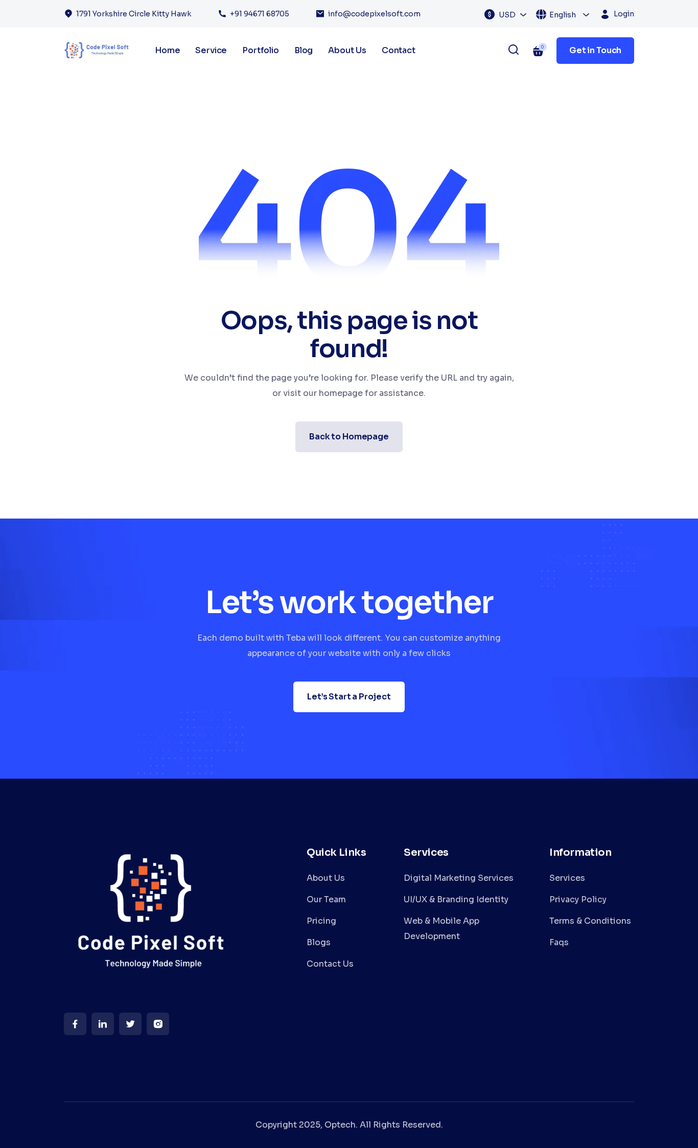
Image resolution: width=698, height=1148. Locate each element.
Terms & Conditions (590, 921)
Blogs (319, 942)
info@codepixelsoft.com (374, 13)
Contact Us (330, 963)
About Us (347, 50)
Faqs (559, 942)
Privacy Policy (578, 899)
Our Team (326, 899)
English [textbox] (562, 14)
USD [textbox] (507, 14)
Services (567, 878)
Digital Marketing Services (459, 878)
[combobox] (513, 14)
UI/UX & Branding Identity (456, 899)
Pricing (321, 921)
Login (624, 13)
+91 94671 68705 (259, 13)
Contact (398, 50)
